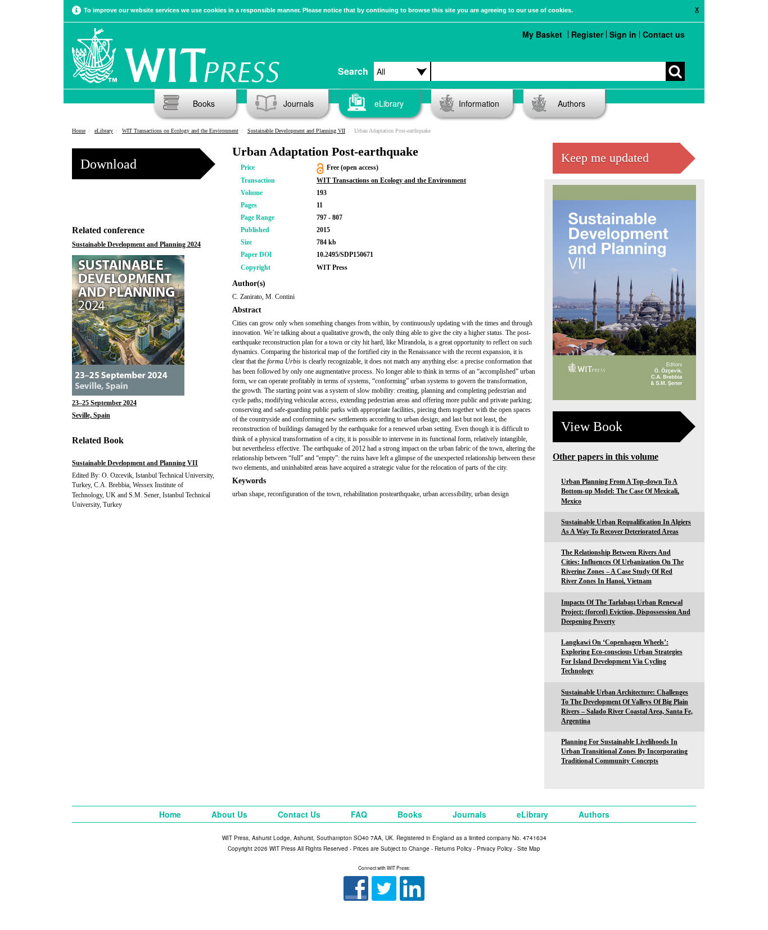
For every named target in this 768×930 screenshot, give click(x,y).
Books (204, 103)
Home (78, 131)
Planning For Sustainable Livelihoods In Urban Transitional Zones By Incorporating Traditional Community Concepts (624, 751)
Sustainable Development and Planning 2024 (136, 244)
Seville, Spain (91, 415)
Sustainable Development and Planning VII (296, 131)
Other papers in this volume (605, 456)
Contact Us (299, 814)
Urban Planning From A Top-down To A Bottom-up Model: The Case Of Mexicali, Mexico (620, 491)
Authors (571, 103)
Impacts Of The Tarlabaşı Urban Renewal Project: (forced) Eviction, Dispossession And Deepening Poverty (625, 611)
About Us (229, 814)
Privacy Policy (494, 848)
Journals (298, 103)
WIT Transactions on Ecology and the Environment (180, 131)
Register (587, 34)
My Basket (542, 34)
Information (479, 103)
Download (108, 164)
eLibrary (389, 103)
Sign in (622, 34)
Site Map (528, 848)
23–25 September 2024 (104, 403)
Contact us (664, 34)
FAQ (359, 814)
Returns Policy (453, 848)
